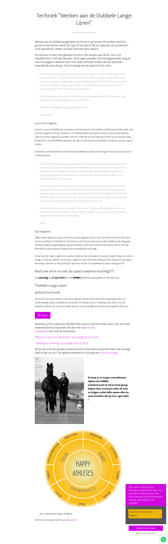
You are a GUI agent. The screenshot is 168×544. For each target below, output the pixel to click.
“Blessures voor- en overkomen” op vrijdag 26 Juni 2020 (67, 337)
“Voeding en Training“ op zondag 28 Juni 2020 (61, 343)
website (73, 520)
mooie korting (108, 352)
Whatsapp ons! (147, 528)
